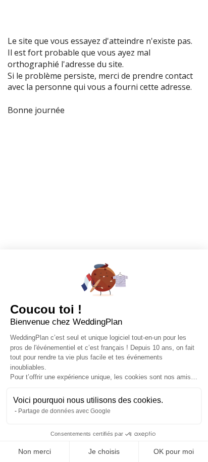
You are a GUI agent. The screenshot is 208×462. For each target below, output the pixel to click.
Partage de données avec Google (64, 411)
